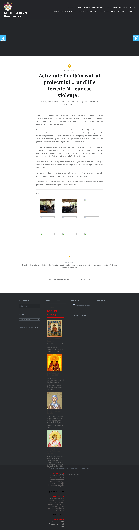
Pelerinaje (104, 11)
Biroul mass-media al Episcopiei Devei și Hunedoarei (71, 102)
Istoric (78, 7)
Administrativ (98, 7)
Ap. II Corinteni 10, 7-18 (56, 492)
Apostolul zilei (58, 473)
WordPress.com (84, 468)
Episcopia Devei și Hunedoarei (17, 14)
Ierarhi (87, 7)
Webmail (121, 11)
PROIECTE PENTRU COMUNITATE (64, 11)
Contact (131, 11)
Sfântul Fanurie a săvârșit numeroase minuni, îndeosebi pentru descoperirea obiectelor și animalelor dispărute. (55, 347)
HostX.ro (35, 328)
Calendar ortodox (52, 312)
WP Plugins (76, 474)
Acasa (70, 7)
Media (113, 11)
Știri (73, 70)
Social (132, 7)
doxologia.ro (59, 519)
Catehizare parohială (88, 11)
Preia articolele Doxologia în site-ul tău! (56, 524)
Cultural (123, 7)
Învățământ (112, 7)
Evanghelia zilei (58, 496)
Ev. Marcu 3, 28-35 (58, 515)
